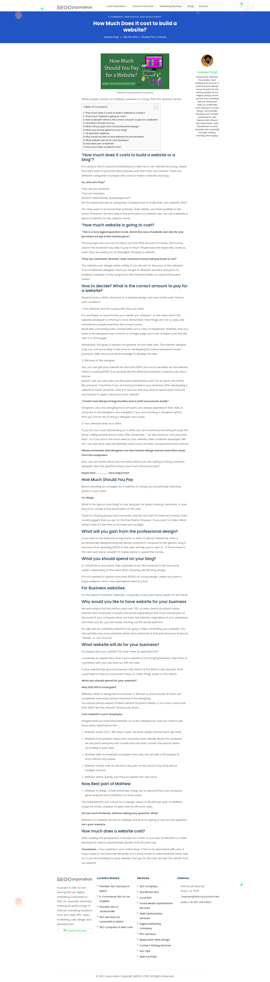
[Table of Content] (156, 107)
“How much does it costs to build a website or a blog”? (115, 112)
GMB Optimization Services (151, 916)
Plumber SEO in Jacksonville (108, 909)
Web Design (132, 17)
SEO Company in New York (116, 927)
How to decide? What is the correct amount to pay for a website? (121, 119)
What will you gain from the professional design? (112, 126)
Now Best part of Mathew (100, 143)
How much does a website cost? (103, 146)
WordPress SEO (149, 892)
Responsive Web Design (155, 939)
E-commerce (115, 17)
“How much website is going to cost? (105, 116)
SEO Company (149, 886)
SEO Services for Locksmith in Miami (111, 919)
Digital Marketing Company (150, 926)
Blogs (191, 6)
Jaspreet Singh (111, 37)
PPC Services (148, 934)
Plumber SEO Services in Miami (114, 889)
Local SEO (146, 897)
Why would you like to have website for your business (114, 136)
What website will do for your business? (107, 140)
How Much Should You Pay (100, 123)
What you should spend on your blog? (106, 129)
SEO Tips (145, 951)
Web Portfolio (148, 956)
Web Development (151, 17)
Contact (203, 6)
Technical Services (143, 6)
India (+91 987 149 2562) (196, 902)
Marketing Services (171, 6)
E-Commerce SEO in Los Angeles (114, 899)
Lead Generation (116, 6)
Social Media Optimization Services (156, 906)
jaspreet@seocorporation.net (200, 896)
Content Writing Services (155, 945)
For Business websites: (97, 133)
